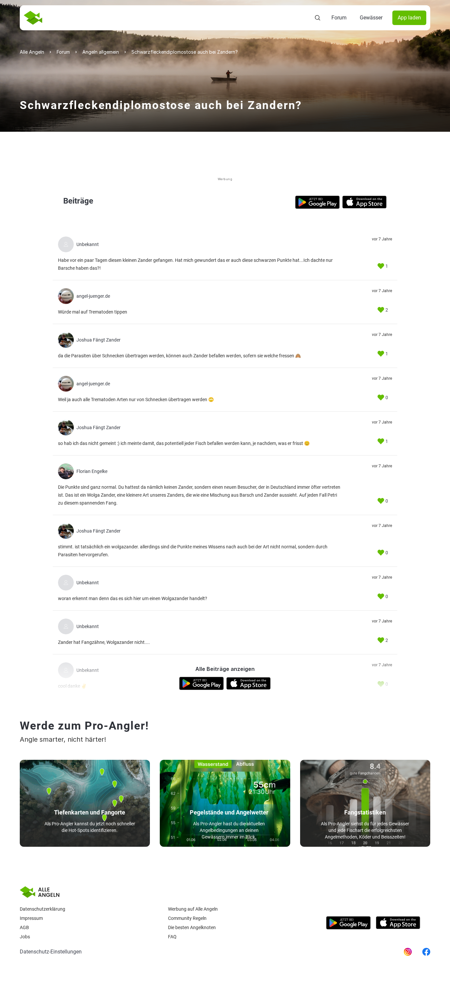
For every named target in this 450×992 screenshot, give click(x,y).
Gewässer (371, 17)
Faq (172, 936)
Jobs (25, 936)
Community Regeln (187, 918)
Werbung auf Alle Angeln (193, 909)
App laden (409, 17)
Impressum (31, 918)
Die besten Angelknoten (192, 927)
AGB (24, 927)
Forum (339, 17)
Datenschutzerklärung (42, 909)
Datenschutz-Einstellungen (51, 952)
